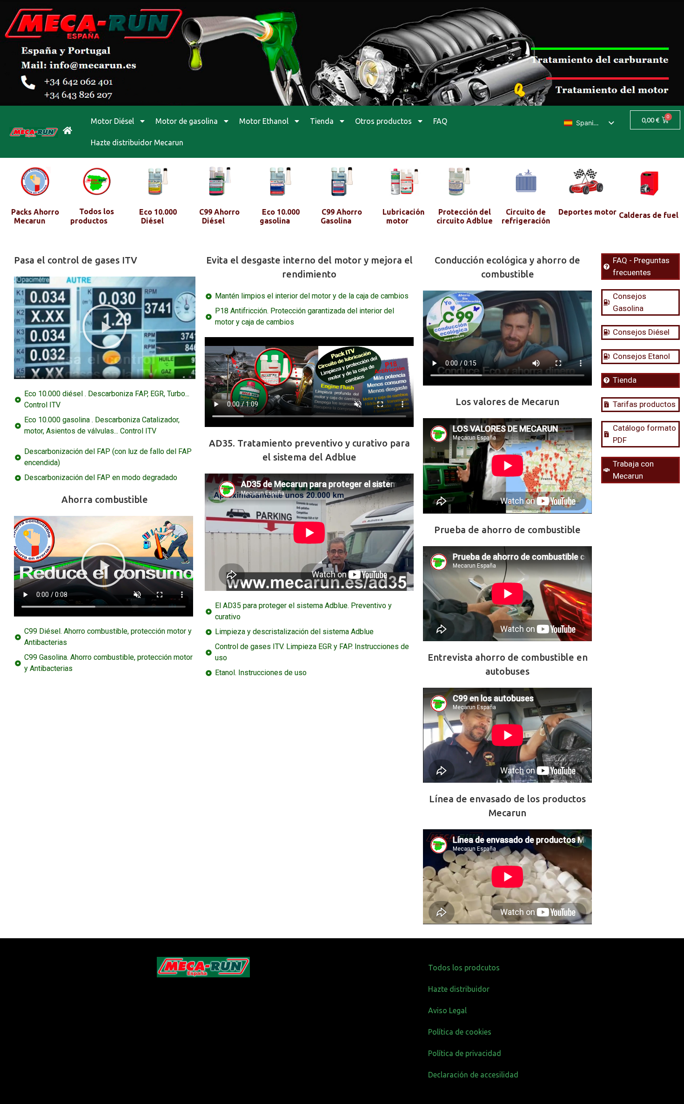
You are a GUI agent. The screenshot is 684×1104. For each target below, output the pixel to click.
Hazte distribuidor (459, 989)
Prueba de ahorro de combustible (507, 529)
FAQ (440, 121)
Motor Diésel (112, 121)
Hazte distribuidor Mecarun (137, 142)
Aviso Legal (447, 1010)
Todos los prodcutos (464, 967)
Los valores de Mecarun (507, 401)
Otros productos (383, 121)
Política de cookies (459, 1032)
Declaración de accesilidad (473, 1074)
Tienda (322, 121)
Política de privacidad (464, 1053)
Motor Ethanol (263, 121)
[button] (104, 327)
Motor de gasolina (186, 121)
